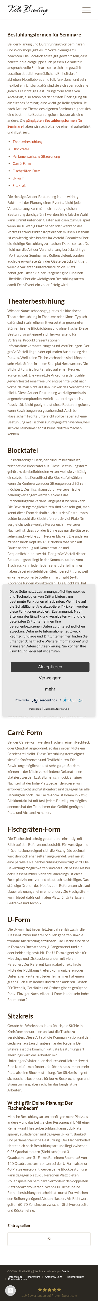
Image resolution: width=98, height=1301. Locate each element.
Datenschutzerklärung (56, 709)
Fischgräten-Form (26, 171)
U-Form (18, 178)
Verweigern (50, 677)
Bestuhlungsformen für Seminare (44, 34)
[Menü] (84, 9)
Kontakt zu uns (75, 1276)
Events (65, 1271)
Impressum (33, 1276)
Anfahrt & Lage (53, 1276)
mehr (50, 688)
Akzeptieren (50, 666)
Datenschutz (15, 1276)
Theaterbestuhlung (28, 141)
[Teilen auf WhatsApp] (49, 1239)
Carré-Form (22, 163)
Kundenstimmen (17, 1279)
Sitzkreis (19, 185)
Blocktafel (21, 149)
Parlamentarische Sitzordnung (36, 156)
